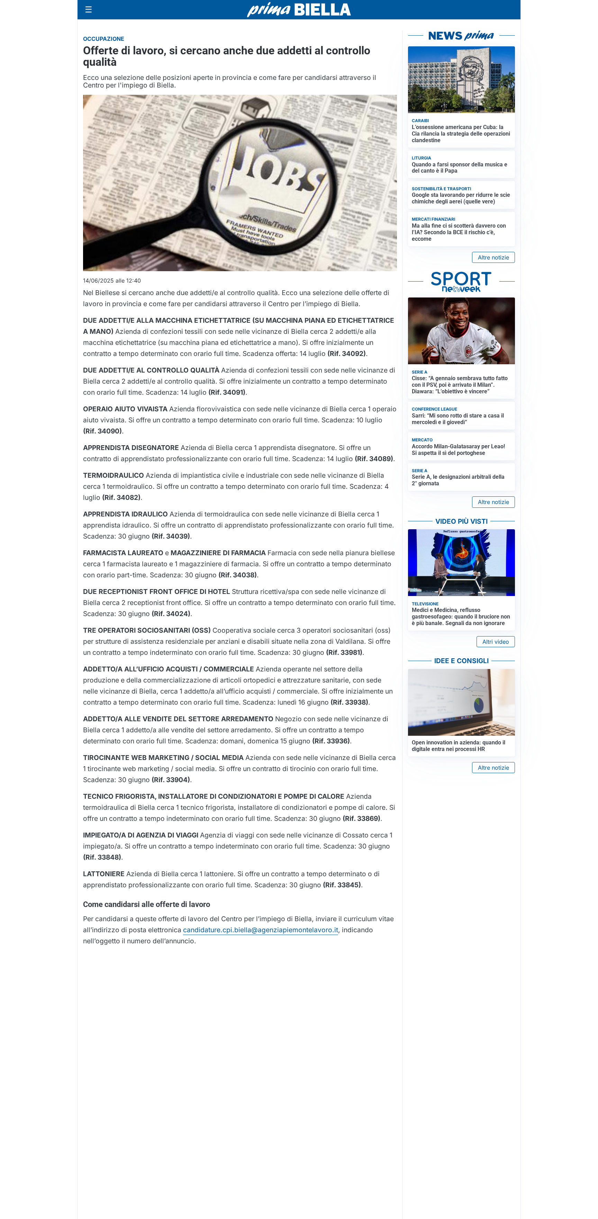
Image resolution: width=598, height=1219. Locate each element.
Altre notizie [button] (493, 257)
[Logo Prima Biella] (299, 9)
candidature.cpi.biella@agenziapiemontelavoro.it (260, 930)
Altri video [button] (495, 641)
